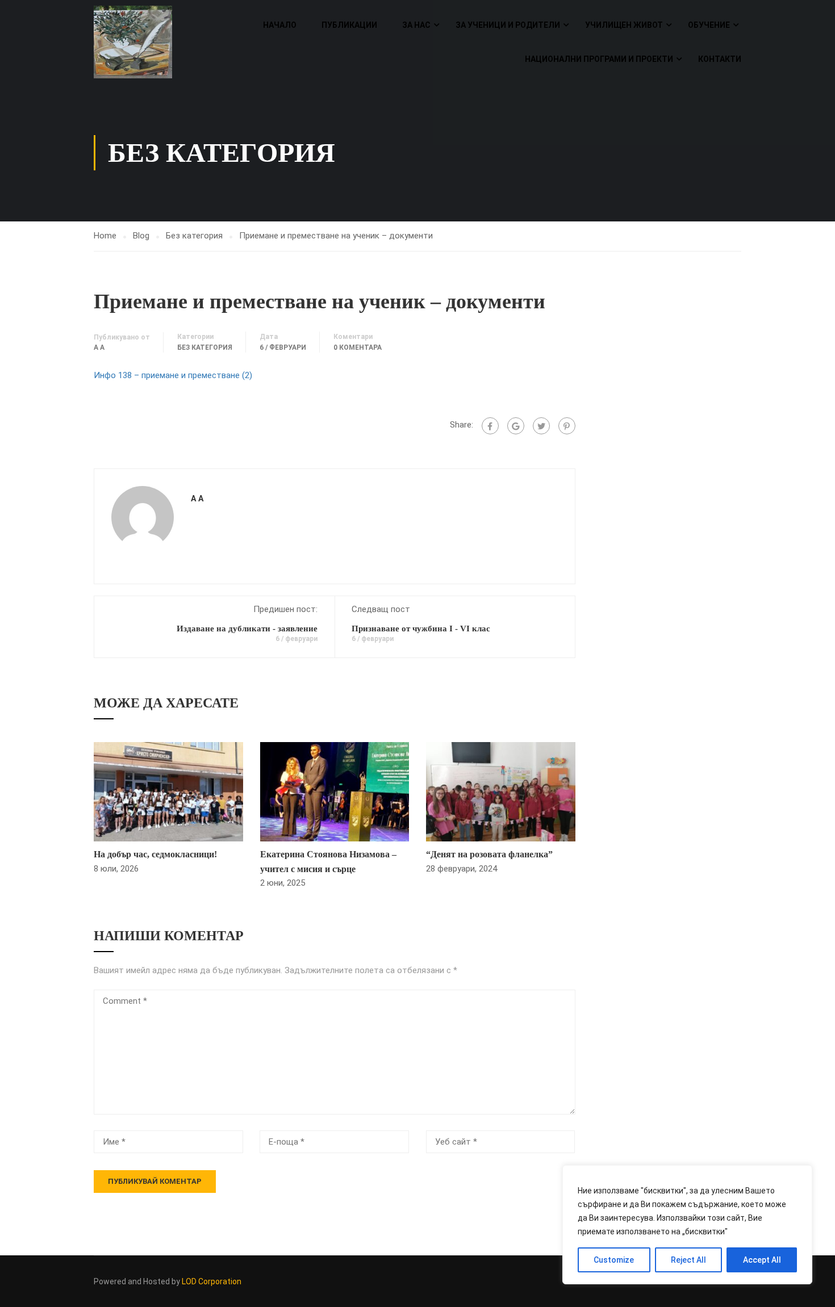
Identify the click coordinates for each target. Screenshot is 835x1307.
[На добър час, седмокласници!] (168, 791)
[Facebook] (490, 425)
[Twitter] (541, 425)
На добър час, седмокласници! (155, 854)
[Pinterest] (566, 425)
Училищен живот (624, 25)
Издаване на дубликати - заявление (247, 628)
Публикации (349, 25)
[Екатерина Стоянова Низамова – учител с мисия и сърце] (335, 791)
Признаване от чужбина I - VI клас (421, 628)
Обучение (709, 25)
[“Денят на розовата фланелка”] (500, 791)
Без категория (194, 236)
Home (105, 236)
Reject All (688, 1259)
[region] (687, 1224)
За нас (416, 25)
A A (99, 347)
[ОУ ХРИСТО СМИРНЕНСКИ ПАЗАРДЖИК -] (137, 42)
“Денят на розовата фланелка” (489, 854)
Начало (280, 25)
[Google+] (515, 425)
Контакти (719, 59)
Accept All (762, 1259)
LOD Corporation (211, 1281)
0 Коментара (357, 347)
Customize (614, 1259)
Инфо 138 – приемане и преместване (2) (173, 375)
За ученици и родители (508, 25)
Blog (141, 236)
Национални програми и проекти (599, 59)
